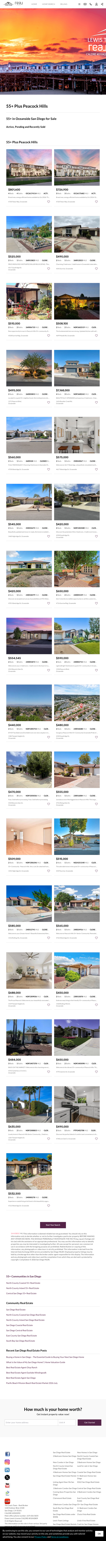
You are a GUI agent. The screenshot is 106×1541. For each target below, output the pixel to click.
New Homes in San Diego (87, 1452)
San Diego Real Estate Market (64, 1476)
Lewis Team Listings (61, 1520)
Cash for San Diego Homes (88, 1524)
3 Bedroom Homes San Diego (89, 1462)
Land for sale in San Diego (87, 1466)
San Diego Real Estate (15, 1309)
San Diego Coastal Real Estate (19, 1325)
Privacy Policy (41, 1537)
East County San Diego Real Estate (21, 1335)
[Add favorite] (48, 201)
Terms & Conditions (60, 1537)
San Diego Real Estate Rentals (65, 1524)
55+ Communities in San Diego (23, 1276)
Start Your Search (53, 1225)
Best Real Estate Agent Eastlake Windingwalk (26, 1372)
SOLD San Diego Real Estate (88, 1482)
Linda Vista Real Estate (86, 1520)
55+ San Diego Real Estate (87, 1504)
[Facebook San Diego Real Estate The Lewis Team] (29, 1454)
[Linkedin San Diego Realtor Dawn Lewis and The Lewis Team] (29, 1469)
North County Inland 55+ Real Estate (22, 1288)
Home (34, 4)
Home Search (48, 4)
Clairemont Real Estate (62, 1498)
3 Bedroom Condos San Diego (65, 1504)
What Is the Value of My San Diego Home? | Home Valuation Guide (35, 1362)
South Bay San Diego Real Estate (20, 1341)
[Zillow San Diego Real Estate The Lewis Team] (29, 1493)
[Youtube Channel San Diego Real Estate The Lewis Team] (29, 1485)
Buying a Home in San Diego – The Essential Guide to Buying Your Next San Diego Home (45, 1357)
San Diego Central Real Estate (19, 1330)
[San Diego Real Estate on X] (29, 1477)
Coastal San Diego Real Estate (89, 1472)
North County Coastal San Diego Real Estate (26, 1315)
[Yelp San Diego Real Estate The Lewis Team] (29, 1501)
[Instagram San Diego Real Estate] (29, 1462)
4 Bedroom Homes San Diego (64, 1472)
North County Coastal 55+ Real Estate (23, 1283)
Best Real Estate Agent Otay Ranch (21, 1367)
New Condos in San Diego (63, 1462)
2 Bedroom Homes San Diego (64, 1456)
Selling (63, 4)
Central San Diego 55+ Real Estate (21, 1293)
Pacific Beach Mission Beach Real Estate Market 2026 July (32, 1383)
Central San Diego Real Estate (89, 1488)
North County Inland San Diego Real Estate (25, 1320)
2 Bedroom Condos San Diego (89, 1492)
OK (99, 1533)
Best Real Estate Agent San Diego (21, 1378)
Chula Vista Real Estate (86, 1514)
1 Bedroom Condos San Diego (65, 1488)
